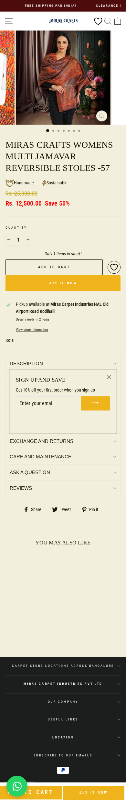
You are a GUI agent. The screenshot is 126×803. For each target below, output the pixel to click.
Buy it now (93, 792)
